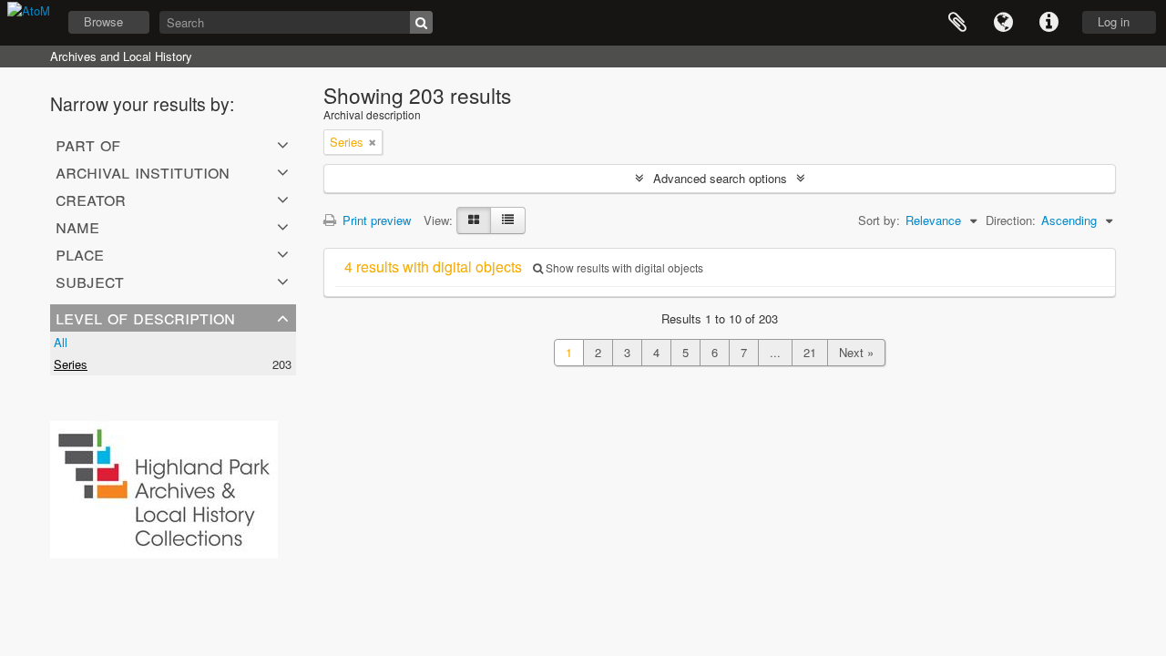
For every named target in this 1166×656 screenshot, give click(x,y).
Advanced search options (720, 178)
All (60, 342)
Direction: (1011, 220)
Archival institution (143, 171)
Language (1003, 23)
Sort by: (879, 220)
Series (70, 364)
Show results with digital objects (623, 267)
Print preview (375, 220)
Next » (856, 352)
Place (80, 253)
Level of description (145, 317)
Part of (88, 144)
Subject (90, 280)
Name (77, 226)
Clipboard (957, 23)
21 (809, 352)
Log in (1114, 21)
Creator (91, 198)
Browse (103, 21)
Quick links (1048, 23)
